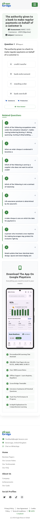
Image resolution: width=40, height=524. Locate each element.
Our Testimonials (8, 464)
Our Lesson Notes (9, 460)
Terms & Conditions (19, 511)
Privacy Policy (9, 508)
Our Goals (6, 486)
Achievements (7, 482)
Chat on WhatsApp (12, 446)
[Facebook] (10, 497)
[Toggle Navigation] (35, 5)
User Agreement (22, 508)
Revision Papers (8, 457)
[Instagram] (22, 497)
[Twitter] (4, 497)
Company (5, 478)
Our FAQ (5, 468)
